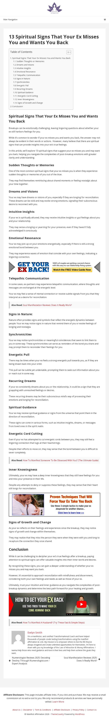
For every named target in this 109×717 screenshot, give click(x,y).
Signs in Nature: (23, 78)
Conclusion (17, 106)
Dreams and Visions (25, 64)
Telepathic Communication (28, 75)
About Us (16, 709)
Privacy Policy (78, 709)
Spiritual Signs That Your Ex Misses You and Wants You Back (41, 58)
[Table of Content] (68, 52)
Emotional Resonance (25, 71)
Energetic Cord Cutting (28, 96)
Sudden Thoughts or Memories (30, 61)
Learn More (58, 701)
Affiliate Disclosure (62, 709)
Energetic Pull (22, 85)
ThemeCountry (57, 714)
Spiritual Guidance (25, 92)
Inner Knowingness (26, 99)
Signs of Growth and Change (30, 103)
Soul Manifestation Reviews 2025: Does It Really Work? (80, 659)
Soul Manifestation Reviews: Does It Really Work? (47, 305)
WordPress (80, 714)
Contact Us (92, 709)
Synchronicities (23, 82)
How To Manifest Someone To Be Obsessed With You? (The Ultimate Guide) (60, 460)
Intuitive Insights (23, 68)
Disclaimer (27, 709)
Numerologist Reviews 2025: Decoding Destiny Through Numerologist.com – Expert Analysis (31, 660)
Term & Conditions (43, 709)
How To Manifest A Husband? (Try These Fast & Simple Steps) (54, 622)
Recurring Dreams (24, 89)
